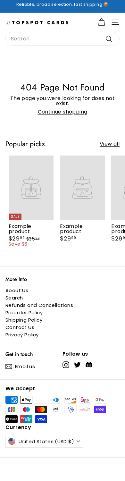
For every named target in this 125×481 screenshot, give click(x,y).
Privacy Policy (22, 334)
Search (14, 297)
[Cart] (101, 22)
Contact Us (19, 327)
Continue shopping (63, 111)
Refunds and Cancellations (39, 305)
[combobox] (62, 39)
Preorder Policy (24, 312)
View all (110, 144)
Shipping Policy (23, 319)
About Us (16, 290)
